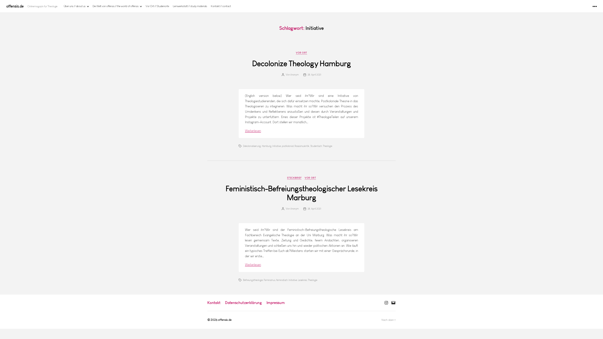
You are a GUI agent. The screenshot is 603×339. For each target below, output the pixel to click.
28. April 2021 (314, 74)
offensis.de (15, 6)
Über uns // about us (75, 6)
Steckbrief (294, 177)
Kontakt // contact (221, 6)
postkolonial (288, 146)
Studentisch (316, 146)
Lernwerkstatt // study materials (190, 6)
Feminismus (269, 280)
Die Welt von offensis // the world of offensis (116, 6)
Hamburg (267, 146)
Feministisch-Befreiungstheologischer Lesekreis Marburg (301, 193)
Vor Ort (301, 52)
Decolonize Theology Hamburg (301, 63)
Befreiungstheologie (253, 280)
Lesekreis (302, 280)
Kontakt (213, 303)
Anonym (294, 74)
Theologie (327, 146)
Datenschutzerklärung (243, 303)
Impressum (275, 303)
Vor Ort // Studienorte (157, 6)
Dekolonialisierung (252, 146)
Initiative (276, 146)
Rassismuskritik (302, 146)
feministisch (282, 280)
